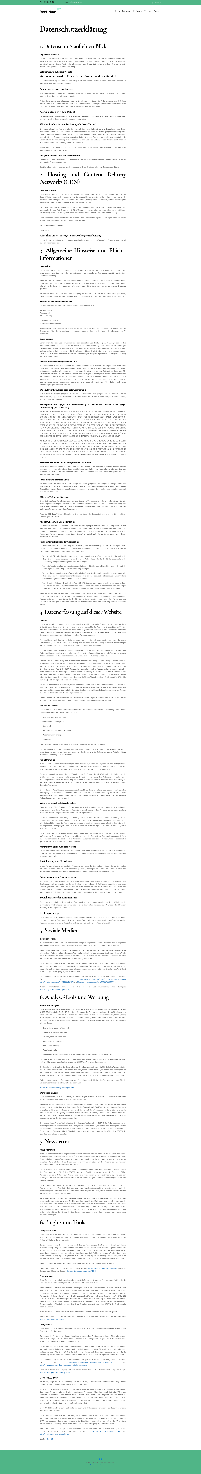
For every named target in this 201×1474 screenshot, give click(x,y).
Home (117, 11)
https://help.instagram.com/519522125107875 (57, 982)
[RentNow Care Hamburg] (50, 12)
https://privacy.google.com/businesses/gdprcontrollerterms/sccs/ (63, 1365)
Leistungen (126, 11)
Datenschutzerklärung (97, 1465)
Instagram (157, 3)
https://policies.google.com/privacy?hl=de (81, 1271)
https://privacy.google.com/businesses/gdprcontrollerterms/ (90, 1362)
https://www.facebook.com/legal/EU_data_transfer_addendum (103, 979)
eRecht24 (49, 1439)
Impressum (107, 1465)
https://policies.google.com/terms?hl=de (54, 1434)
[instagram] (100, 1459)
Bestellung (137, 11)
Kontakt (157, 11)
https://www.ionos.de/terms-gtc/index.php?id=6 (57, 1088)
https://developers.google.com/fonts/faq (102, 1268)
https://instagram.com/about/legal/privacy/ (55, 989)
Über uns (147, 11)
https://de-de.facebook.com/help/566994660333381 (96, 982)
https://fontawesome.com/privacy (52, 1319)
